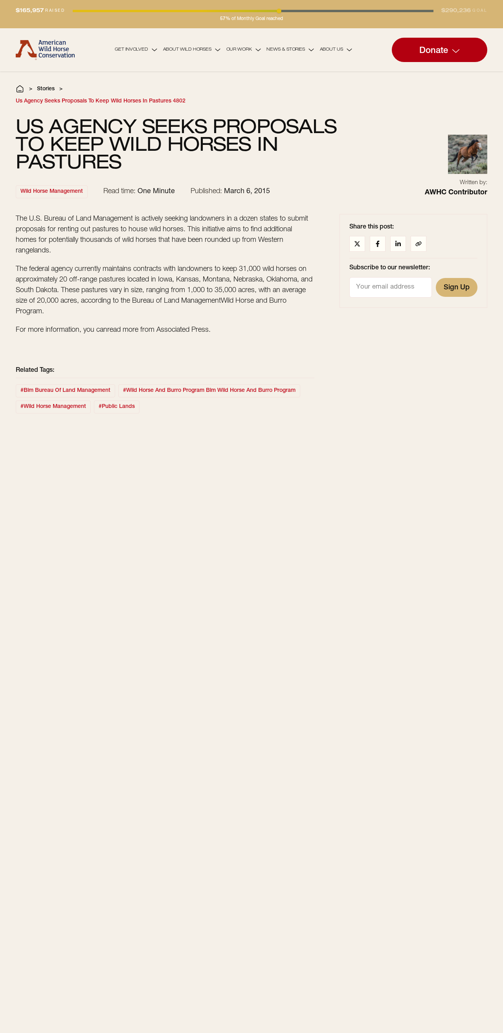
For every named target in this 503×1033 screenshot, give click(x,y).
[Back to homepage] (45, 50)
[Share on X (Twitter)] (357, 244)
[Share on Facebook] (378, 244)
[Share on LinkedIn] (398, 244)
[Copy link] (418, 244)
